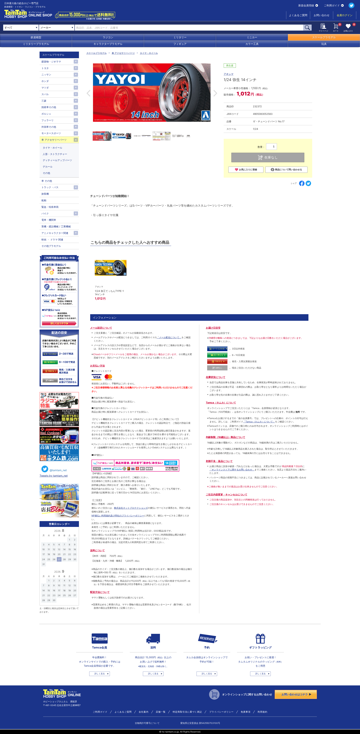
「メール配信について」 (169, 337)
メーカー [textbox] (45, 27)
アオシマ (228, 73)
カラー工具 (252, 43)
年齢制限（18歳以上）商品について (225, 437)
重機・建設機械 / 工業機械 (56, 226)
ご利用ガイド (332, 5)
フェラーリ (47, 120)
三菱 (43, 100)
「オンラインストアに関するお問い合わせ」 (231, 469)
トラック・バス (49, 187)
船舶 (43, 200)
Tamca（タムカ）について (221, 402)
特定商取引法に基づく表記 (187, 712)
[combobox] (56, 28)
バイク (45, 213)
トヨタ (45, 68)
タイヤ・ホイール (149, 53)
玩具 (324, 43)
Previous (88, 93)
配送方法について (100, 592)
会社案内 (143, 712)
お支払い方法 (97, 365)
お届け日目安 (213, 327)
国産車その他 (48, 107)
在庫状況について (215, 377)
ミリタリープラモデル (36, 43)
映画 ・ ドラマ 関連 (52, 239)
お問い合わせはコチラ (295, 694)
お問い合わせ (321, 15)
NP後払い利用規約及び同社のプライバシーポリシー (118, 515)
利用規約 (262, 712)
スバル (45, 94)
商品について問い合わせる (288, 169)
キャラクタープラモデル (108, 43)
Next (215, 93)
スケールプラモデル (324, 37)
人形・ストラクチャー (55, 154)
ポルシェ (46, 113)
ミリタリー (180, 37)
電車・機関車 (48, 219)
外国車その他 (48, 126)
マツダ (45, 87)
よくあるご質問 (298, 15)
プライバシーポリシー (221, 712)
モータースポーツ (51, 133)
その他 (46, 172)
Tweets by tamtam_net (54, 475)
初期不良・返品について (219, 461)
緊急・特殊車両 (49, 206)
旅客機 (45, 193)
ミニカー (252, 37)
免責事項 (245, 712)
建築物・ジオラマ (51, 61)
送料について (97, 550)
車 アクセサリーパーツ (123, 53)
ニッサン (46, 74)
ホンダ (45, 81)
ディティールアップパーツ (57, 160)
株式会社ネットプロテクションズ (131, 507)
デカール (47, 166)
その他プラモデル (51, 245)
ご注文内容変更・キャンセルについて (226, 494)
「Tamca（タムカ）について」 (259, 421)
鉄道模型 (36, 37)
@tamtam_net (58, 470)
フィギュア (180, 43)
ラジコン (108, 37)
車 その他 (46, 180)
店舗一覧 (161, 712)
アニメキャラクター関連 (54, 232)
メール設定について (101, 327)
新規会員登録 (306, 5)
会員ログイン (344, 15)
